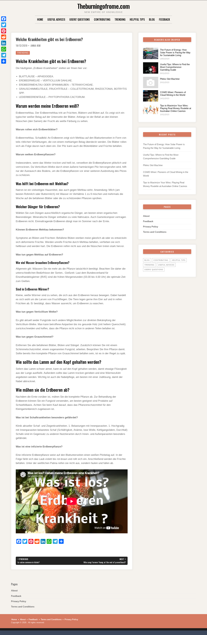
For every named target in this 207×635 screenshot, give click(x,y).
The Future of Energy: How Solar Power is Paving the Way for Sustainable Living (175, 52)
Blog (152, 19)
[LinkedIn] (4, 43)
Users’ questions (79, 19)
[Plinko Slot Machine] (150, 82)
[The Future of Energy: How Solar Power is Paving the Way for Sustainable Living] (150, 53)
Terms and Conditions (154, 232)
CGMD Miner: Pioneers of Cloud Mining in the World (173, 93)
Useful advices (56, 19)
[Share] (4, 61)
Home (40, 19)
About (146, 216)
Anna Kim (35, 45)
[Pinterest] (4, 31)
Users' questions (153, 269)
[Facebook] (4, 19)
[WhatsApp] (4, 49)
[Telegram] (4, 55)
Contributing (102, 19)
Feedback (164, 19)
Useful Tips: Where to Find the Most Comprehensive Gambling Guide (175, 67)
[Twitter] (4, 25)
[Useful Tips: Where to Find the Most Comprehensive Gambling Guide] (150, 68)
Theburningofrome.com (103, 6)
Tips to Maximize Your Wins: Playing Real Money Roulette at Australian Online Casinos (175, 108)
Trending (120, 19)
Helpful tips (137, 19)
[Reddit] (4, 37)
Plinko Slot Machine (170, 79)
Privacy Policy (150, 226)
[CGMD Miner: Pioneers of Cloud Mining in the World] (150, 96)
